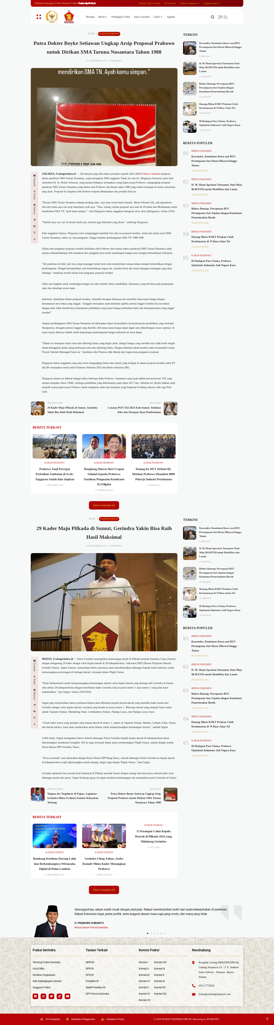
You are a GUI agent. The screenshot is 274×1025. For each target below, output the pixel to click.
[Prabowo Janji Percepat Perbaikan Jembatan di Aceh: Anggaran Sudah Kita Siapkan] (55, 446)
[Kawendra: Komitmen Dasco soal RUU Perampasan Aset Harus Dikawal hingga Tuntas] (189, 48)
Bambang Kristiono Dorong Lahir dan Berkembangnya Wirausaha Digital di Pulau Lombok (54, 863)
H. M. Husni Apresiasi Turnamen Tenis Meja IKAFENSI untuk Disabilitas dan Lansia (219, 67)
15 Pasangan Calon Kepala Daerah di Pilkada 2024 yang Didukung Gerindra (153, 836)
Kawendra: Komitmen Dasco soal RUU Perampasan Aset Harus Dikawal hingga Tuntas (220, 47)
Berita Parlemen (201, 151)
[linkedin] (34, 226)
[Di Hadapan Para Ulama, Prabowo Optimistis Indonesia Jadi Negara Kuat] (189, 126)
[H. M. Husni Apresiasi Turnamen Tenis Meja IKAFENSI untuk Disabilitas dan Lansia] (189, 68)
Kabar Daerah (109, 519)
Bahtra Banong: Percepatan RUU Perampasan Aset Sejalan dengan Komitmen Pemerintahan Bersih (216, 87)
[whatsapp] (34, 232)
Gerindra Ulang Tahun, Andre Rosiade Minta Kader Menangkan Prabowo (104, 863)
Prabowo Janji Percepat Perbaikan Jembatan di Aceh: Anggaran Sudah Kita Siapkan (54, 474)
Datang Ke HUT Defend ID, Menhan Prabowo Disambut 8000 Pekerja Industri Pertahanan (153, 474)
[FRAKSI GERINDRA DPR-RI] (62, 17)
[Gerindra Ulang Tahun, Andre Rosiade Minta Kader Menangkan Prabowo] (104, 836)
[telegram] (34, 220)
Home (91, 33)
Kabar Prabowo (109, 33)
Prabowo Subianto (150, 173)
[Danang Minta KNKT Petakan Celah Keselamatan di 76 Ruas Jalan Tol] (189, 109)
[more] (34, 239)
